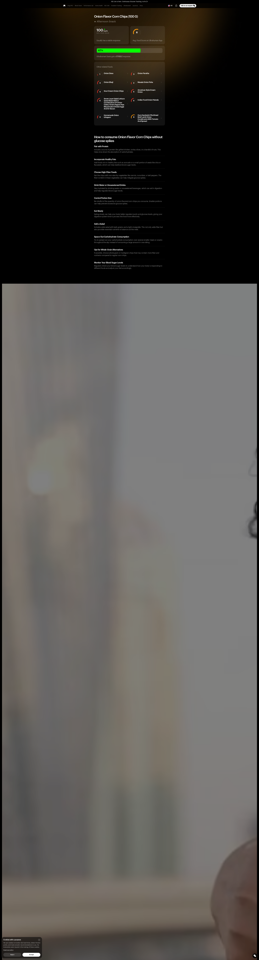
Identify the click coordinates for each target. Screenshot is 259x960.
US (171, 5)
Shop (141, 5)
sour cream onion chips (111, 91)
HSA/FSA (135, 5)
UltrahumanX (127, 5)
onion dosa (106, 73)
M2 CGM (106, 5)
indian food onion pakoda (146, 100)
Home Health (99, 5)
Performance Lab (88, 5)
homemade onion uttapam (109, 116)
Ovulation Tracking (116, 5)
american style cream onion (144, 91)
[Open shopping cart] (176, 5)
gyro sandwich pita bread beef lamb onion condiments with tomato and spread (145, 118)
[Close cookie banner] (39, 940)
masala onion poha (143, 82)
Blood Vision (78, 5)
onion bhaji (106, 82)
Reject (12, 954)
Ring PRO (70, 5)
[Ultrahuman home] (64, 5)
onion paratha (141, 73)
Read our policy (8, 950)
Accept (31, 954)
